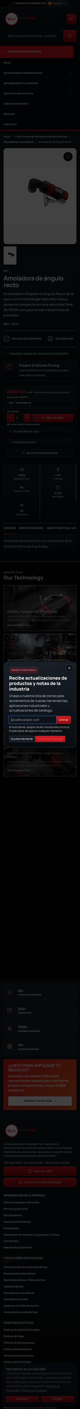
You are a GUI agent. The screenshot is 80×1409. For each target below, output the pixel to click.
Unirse (63, 720)
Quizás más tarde (22, 739)
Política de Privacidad (50, 739)
